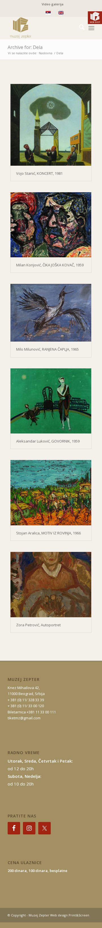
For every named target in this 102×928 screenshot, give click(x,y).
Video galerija (52, 4)
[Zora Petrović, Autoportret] (50, 584)
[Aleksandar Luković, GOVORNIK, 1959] (50, 400)
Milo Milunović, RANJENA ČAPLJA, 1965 (47, 349)
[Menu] (91, 28)
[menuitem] (52, 4)
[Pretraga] (78, 28)
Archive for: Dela (25, 47)
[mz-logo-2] (42, 28)
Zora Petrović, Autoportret (38, 624)
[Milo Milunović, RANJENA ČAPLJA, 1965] (50, 313)
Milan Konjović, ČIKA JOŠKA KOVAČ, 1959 (50, 264)
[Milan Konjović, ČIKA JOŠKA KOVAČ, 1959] (50, 224)
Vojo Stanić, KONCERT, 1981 (39, 173)
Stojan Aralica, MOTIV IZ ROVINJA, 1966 (48, 533)
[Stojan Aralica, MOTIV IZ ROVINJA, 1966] (50, 492)
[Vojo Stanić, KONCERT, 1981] (50, 125)
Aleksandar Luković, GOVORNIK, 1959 (48, 441)
